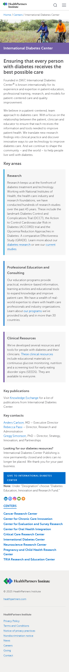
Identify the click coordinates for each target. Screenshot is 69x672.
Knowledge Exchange (24, 398)
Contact (8, 655)
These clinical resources (37, 354)
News (6, 640)
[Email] (19, 498)
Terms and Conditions (16, 625)
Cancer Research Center (20, 513)
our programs (33, 311)
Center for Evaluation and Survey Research (33, 524)
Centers (10, 506)
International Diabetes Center (24, 539)
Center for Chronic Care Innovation (27, 519)
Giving (7, 650)
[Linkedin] (6, 498)
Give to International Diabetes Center (29, 478)
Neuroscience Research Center (24, 544)
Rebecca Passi (12, 427)
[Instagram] (14, 498)
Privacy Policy (11, 621)
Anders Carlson (13, 422)
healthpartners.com (14, 599)
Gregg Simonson (14, 436)
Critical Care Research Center (23, 534)
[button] (55, 5)
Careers (8, 645)
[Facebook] (10, 498)
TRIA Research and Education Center (29, 559)
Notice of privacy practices (19, 630)
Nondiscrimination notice (18, 635)
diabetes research (19, 244)
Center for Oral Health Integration (27, 529)
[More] (23, 498)
